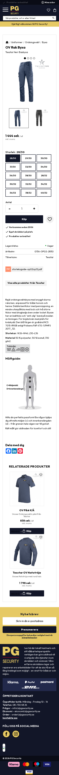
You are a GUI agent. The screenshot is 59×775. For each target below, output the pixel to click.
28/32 (44, 175)
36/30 (13, 175)
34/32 (44, 184)
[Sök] (53, 18)
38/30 (28, 175)
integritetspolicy (29, 637)
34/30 (44, 166)
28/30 (13, 158)
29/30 (28, 158)
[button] (5, 10)
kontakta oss (10, 717)
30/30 (44, 158)
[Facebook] (7, 734)
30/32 (13, 184)
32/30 (28, 166)
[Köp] (24, 219)
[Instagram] (16, 734)
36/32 (13, 192)
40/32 (44, 192)
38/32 (28, 192)
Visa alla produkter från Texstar (26, 282)
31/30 (13, 166)
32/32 (28, 184)
